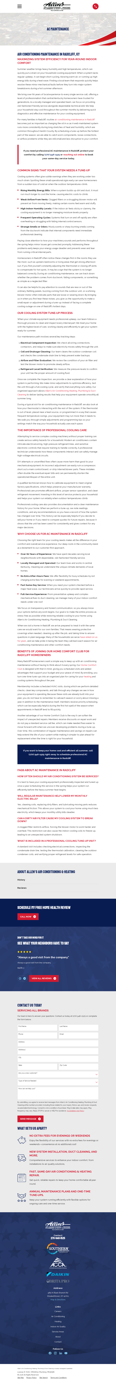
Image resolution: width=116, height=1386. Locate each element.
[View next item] (24, 978)
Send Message (28, 1119)
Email (62, 1034)
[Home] (57, 6)
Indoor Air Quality (58, 1326)
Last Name (63, 1026)
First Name (22, 1026)
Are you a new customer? (27, 1073)
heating (87, 676)
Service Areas (58, 1331)
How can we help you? (26, 1088)
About (58, 1337)
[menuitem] (58, 880)
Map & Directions (58, 1299)
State (20, 1065)
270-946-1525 (58, 1238)
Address (21, 1042)
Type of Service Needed (27, 1081)
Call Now (25, 916)
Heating (58, 1321)
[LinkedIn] (60, 1353)
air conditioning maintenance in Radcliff (75, 119)
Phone (20, 1034)
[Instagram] (55, 1353)
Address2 (21, 1050)
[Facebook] (50, 1353)
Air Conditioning (58, 1316)
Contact (58, 1342)
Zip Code (63, 1065)
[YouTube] (66, 1353)
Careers (57, 1311)
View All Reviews (42, 978)
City (19, 1057)
